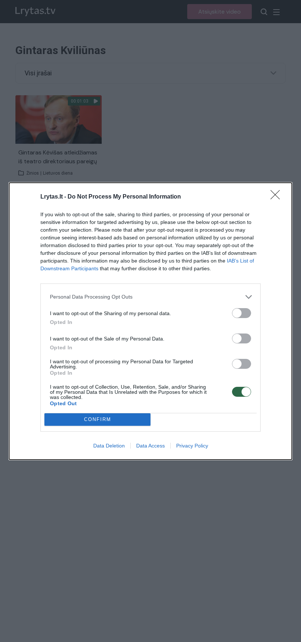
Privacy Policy (192, 446)
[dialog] (150, 321)
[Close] (277, 197)
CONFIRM (97, 419)
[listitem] (150, 297)
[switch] (241, 313)
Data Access (150, 446)
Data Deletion (109, 446)
